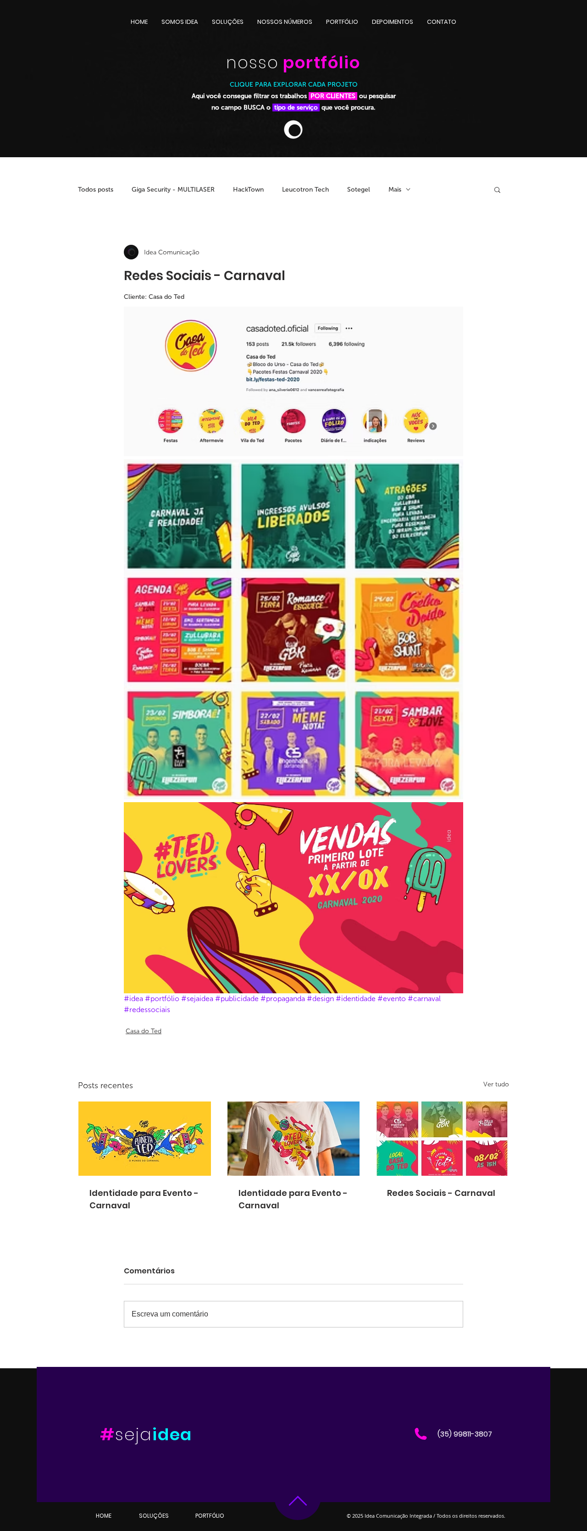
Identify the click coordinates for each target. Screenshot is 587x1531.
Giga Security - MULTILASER (173, 189)
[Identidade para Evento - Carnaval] (144, 1138)
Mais (394, 189)
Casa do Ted (143, 1031)
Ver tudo (496, 1084)
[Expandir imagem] (293, 381)
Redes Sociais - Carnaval (441, 1193)
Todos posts (95, 189)
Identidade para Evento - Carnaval (144, 1199)
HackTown (248, 189)
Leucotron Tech (305, 189)
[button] (497, 189)
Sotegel (358, 189)
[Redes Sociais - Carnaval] (442, 1138)
